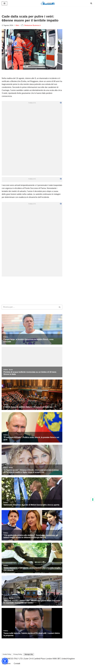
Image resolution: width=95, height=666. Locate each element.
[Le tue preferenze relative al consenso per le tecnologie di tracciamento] (93, 499)
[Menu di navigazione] (4, 3)
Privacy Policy (17, 654)
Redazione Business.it (32, 25)
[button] (5, 661)
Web (17, 25)
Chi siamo (6, 663)
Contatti (17, 663)
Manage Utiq (29, 654)
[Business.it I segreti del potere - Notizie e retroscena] (47, 3)
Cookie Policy (7, 654)
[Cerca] (91, 3)
